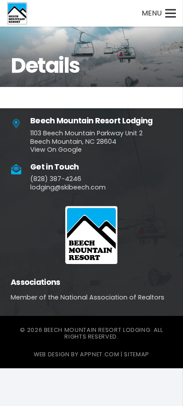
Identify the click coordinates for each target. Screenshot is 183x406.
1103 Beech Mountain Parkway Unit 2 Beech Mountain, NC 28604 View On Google (86, 141)
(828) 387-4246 (55, 178)
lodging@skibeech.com (68, 187)
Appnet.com (99, 354)
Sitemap (136, 354)
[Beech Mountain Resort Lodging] (20, 124)
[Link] (17, 13)
